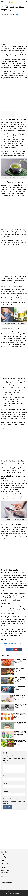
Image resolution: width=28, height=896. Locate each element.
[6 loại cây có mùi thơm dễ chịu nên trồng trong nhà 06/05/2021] (14, 747)
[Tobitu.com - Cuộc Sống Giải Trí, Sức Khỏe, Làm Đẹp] (13, 2)
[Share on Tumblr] (20, 649)
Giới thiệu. (12, 892)
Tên (4, 776)
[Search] (26, 2)
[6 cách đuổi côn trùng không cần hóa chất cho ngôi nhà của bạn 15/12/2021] (14, 738)
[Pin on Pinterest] (16, 649)
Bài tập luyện (5, 870)
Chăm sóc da (5, 879)
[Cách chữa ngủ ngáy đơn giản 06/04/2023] (14, 693)
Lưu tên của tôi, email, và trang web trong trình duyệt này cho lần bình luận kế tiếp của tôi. (14, 801)
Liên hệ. (23, 892)
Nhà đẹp (3, 857)
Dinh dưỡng (9, 5)
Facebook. (17, 892)
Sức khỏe (3, 5)
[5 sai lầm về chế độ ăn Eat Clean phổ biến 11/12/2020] (14, 675)
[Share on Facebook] (8, 649)
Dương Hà (18, 14)
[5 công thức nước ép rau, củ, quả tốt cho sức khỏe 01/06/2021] (14, 720)
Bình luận (5, 763)
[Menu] (2, 2)
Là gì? (3, 854)
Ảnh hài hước (5, 863)
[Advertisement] (14, 29)
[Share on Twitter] (12, 649)
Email (5, 783)
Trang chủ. (6, 892)
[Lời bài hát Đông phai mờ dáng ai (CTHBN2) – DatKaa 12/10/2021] (14, 684)
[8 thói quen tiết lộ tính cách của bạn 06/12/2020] (14, 729)
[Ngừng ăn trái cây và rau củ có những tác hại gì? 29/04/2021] (14, 702)
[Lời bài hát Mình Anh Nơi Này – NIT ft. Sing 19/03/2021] (14, 711)
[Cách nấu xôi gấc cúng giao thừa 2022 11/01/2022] (14, 666)
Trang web (5, 791)
